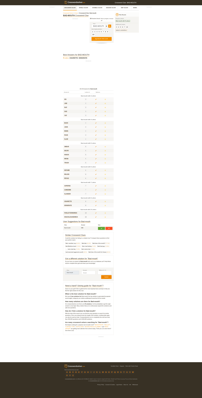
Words (135, 7)
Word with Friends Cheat (131, 366)
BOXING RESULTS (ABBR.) (93, 326)
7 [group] (124, 27)
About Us (125, 384)
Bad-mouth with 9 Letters (123, 21)
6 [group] (122, 27)
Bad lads (86, 243)
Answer (85, 270)
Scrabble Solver (97, 7)
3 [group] (116, 27)
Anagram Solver (111, 7)
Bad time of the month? (101, 243)
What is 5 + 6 (102, 270)
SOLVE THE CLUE (102, 38)
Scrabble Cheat (115, 366)
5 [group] (120, 27)
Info (130, 384)
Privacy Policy (100, 384)
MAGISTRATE (99, 324)
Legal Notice (119, 384)
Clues (76, 13)
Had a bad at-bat (88, 249)
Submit (106, 277)
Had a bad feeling (89, 246)
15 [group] (127, 27)
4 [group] (118, 27)
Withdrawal (135, 384)
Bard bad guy (103, 246)
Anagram (122, 366)
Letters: (66, 58)
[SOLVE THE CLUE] (109, 26)
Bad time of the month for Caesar (99, 252)
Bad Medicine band (73, 246)
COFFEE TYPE (70, 326)
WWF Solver (124, 7)
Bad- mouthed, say (73, 243)
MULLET (107, 324)
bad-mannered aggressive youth (76, 252)
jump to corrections (121, 30)
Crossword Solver (70, 7)
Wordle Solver (83, 7)
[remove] (106, 26)
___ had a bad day (73, 249)
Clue (94, 23)
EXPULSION (79, 326)
